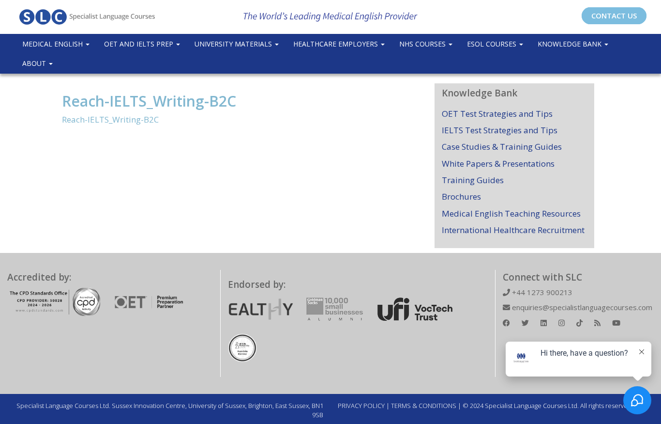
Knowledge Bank (570, 43)
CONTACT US (614, 15)
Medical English (53, 43)
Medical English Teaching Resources (511, 213)
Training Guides (473, 180)
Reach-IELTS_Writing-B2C (149, 101)
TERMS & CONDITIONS (423, 405)
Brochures (461, 196)
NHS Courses (423, 43)
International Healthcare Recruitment (513, 230)
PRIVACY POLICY (361, 405)
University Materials (234, 43)
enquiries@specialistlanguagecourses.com (581, 307)
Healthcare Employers (336, 43)
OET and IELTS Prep (139, 43)
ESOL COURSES (492, 43)
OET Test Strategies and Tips (497, 113)
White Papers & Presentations (498, 163)
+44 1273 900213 (541, 292)
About (35, 63)
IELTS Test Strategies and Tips (499, 130)
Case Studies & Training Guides (502, 146)
